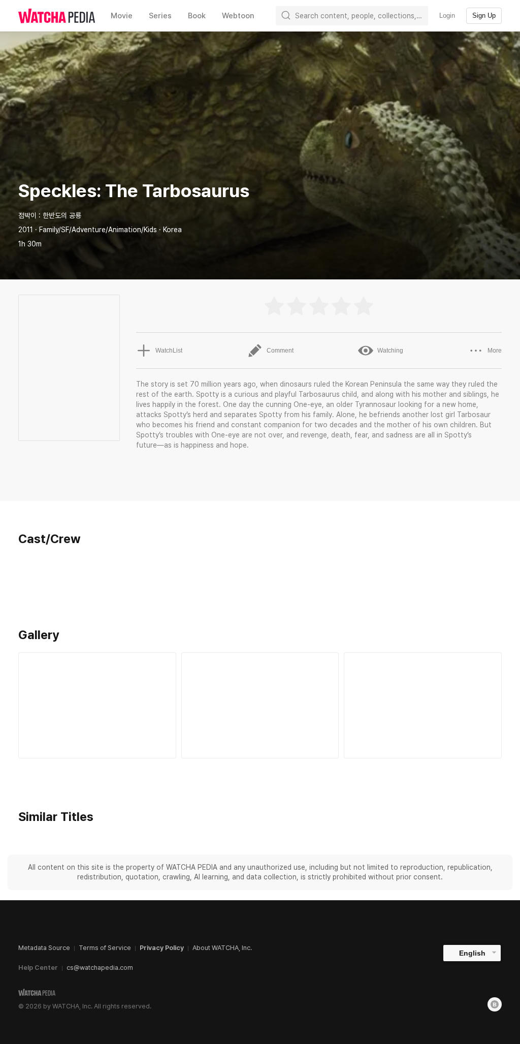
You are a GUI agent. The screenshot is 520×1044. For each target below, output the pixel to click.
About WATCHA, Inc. (222, 948)
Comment (280, 350)
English (472, 953)
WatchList (168, 350)
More (495, 350)
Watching (390, 350)
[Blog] (495, 1004)
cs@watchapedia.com (100, 967)
